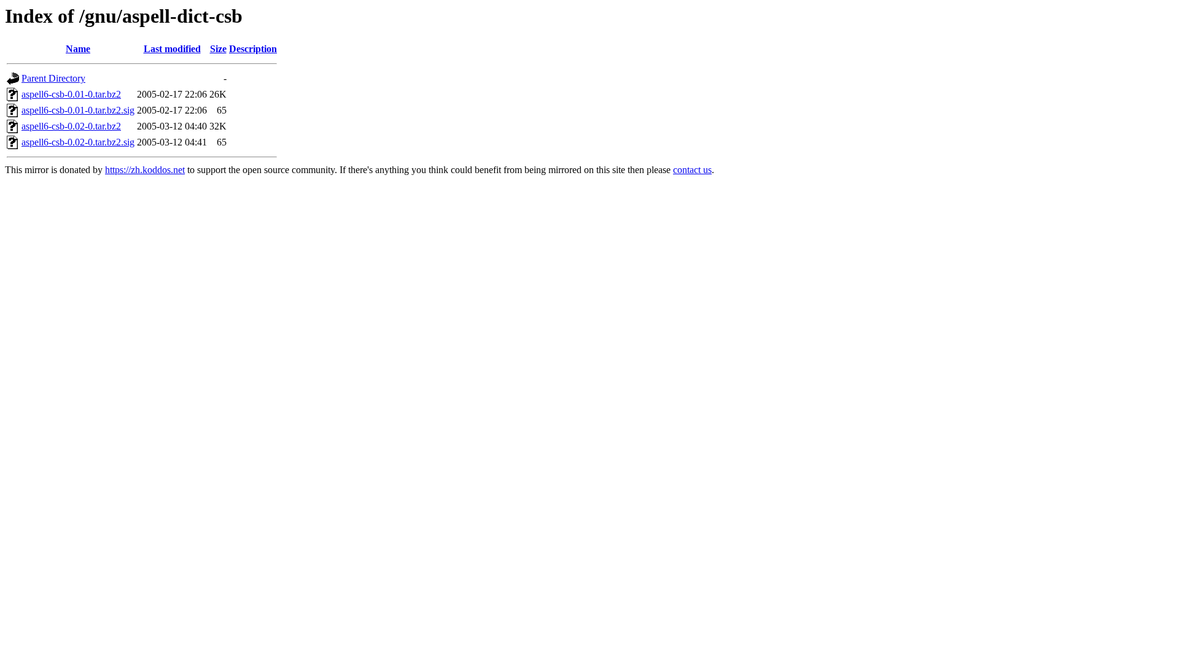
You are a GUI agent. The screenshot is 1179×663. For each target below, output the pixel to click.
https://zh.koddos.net (145, 170)
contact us (692, 170)
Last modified (172, 49)
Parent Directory (53, 78)
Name (78, 49)
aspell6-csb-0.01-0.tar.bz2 (71, 94)
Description (253, 49)
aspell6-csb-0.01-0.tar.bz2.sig (77, 110)
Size (218, 49)
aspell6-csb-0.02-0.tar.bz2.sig (77, 142)
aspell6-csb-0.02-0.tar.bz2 (71, 126)
